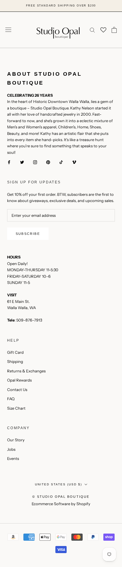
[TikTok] (61, 162)
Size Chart (16, 408)
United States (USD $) (58, 484)
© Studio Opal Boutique (60, 496)
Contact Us (17, 389)
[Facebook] (9, 162)
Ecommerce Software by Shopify (61, 503)
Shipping (15, 361)
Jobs (11, 449)
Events (13, 458)
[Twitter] (22, 162)
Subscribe (28, 233)
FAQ (11, 398)
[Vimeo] (74, 162)
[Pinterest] (48, 162)
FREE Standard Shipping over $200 (61, 5)
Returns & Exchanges (26, 371)
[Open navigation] (8, 30)
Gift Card (15, 352)
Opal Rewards (19, 380)
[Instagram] (35, 162)
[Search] (92, 29)
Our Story (16, 439)
